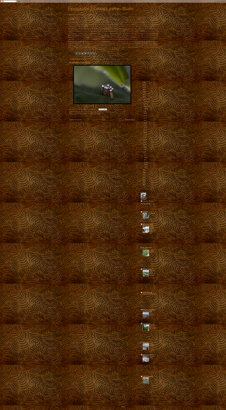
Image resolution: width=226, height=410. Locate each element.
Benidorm (137, 20)
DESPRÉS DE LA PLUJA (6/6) (152, 326)
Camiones (130, 22)
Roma (105, 43)
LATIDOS (145, 212)
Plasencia (73, 41)
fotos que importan (148, 354)
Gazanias (83, 31)
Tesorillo (150, 45)
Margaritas (109, 36)
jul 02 (145, 149)
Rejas (80, 43)
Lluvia (142, 33)
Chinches (108, 24)
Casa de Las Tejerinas (154, 22)
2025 (144, 85)
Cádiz (119, 22)
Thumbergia (70, 47)
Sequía (97, 45)
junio (145, 155)
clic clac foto (146, 323)
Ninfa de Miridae (116, 37)
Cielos (112, 24)
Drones (157, 26)
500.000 (73, 17)
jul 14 (145, 130)
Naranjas (97, 37)
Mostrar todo (154, 395)
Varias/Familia (135, 47)
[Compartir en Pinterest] (106, 109)
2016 (144, 177)
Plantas (69, 41)
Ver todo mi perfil (145, 203)
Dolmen (150, 26)
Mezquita (128, 36)
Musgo (84, 37)
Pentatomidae (127, 39)
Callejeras (126, 22)
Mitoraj (144, 35)
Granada (109, 31)
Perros (137, 39)
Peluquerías (123, 39)
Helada (134, 31)
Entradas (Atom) (105, 124)
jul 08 (145, 139)
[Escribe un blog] (101, 109)
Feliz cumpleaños (71, 29)
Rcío (157, 41)
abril (145, 159)
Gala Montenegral (141, 30)
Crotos (90, 26)
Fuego (132, 30)
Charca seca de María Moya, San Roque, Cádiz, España (87, 113)
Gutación (127, 31)
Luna (148, 33)
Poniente (100, 41)
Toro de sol (105, 47)
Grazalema (113, 31)
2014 (144, 182)
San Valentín (151, 43)
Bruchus (79, 22)
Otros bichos (78, 39)
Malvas (88, 36)
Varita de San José (142, 47)
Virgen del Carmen (102, 49)
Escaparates (82, 28)
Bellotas (131, 21)
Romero (108, 43)
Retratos (86, 43)
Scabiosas (78, 45)
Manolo (99, 35)
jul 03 (145, 147)
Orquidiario (155, 37)
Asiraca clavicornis (144, 19)
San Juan (132, 43)
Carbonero (139, 22)
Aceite (104, 17)
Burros (94, 22)
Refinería (73, 43)
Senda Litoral (89, 45)
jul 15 (145, 127)
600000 (77, 17)
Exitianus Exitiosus (135, 28)
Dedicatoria (120, 26)
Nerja (106, 37)
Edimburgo (74, 28)
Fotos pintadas (116, 30)
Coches (136, 24)
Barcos (127, 21)
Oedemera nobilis (140, 37)
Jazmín (110, 33)
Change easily (147, 269)
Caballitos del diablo (100, 22)
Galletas (146, 29)
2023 (144, 89)
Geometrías (91, 31)
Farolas (149, 28)
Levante (131, 33)
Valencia (129, 47)
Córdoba (75, 26)
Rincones (93, 43)
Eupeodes (120, 28)
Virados (96, 49)
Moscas (151, 36)
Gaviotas (79, 31)
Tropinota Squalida (120, 47)
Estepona (109, 28)
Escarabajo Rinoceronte (88, 28)
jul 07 (145, 142)
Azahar (104, 21)
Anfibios (89, 19)
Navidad (102, 37)
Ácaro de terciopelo (95, 17)
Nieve (112, 37)
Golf (102, 31)
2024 (144, 87)
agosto (146, 108)
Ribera (89, 43)
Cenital (85, 24)
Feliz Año (156, 28)
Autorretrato (83, 21)
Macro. (155, 33)
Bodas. (153, 21)
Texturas (155, 45)
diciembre (147, 99)
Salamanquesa (117, 43)
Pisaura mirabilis (151, 39)
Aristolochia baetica (132, 19)
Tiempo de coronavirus (82, 47)
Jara (108, 33)
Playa (84, 41)
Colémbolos (145, 24)
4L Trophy (70, 17)
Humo (77, 33)
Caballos (107, 22)
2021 (144, 94)
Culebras (108, 26)
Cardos (143, 22)
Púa (129, 41)
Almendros (153, 17)
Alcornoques (135, 17)
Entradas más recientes (75, 119)
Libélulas (135, 33)
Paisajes (95, 39)
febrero (146, 164)
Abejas (85, 17)
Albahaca (125, 17)
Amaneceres (77, 19)
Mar (106, 36)
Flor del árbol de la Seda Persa (99, 29)
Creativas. (85, 26)
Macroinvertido (74, 36)
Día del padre (132, 26)
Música (88, 37)
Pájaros (100, 39)
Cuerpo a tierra (102, 26)
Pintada (143, 39)
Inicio (103, 119)
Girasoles (99, 31)
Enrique (78, 28)
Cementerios (81, 24)
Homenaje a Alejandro (148, 31)
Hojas (141, 31)
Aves (93, 21)
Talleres (137, 45)
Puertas (138, 41)
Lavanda (126, 33)
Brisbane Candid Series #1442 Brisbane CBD (152, 230)
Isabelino (99, 33)
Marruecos (119, 36)
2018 (144, 172)
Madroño (81, 35)
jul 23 (145, 115)
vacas (126, 47)
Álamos (121, 17)
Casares (69, 24)
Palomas (108, 39)
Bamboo (120, 20)
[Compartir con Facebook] (104, 109)
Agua (111, 17)
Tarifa (140, 45)
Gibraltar (95, 31)
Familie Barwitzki (148, 376)
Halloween (131, 31)
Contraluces (155, 24)
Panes (111, 39)
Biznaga (150, 20)
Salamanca (112, 43)
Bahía (110, 20)
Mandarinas (95, 36)
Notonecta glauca (129, 37)
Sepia (94, 45)
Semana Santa (83, 45)
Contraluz (70, 26)
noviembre (147, 101)
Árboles (115, 19)
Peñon (131, 39)
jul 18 (145, 123)
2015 (144, 179)
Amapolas (82, 19)
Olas (147, 37)
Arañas (110, 19)
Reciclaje (69, 43)
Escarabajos (95, 28)
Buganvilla (84, 22)
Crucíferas (93, 26)
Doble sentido (145, 26)
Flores (111, 30)
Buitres (87, 22)
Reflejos (77, 43)
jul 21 (145, 118)
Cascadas (72, 24)
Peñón (134, 39)
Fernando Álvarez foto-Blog (100, 9)
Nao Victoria (92, 37)
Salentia (122, 43)
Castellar (76, 24)
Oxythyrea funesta (84, 39)
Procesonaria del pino (114, 41)
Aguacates (114, 17)
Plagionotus (156, 39)
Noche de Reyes (123, 37)
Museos (80, 37)
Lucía (145, 33)
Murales (77, 37)
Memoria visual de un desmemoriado (149, 310)
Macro (151, 33)
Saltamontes (127, 43)
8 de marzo (81, 17)
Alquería (71, 19)
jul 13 (145, 132)
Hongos (153, 31)
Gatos (75, 31)
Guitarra (120, 31)
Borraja (73, 22)
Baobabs (123, 20)
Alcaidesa (130, 17)
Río (96, 43)
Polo (97, 41)
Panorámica (115, 39)
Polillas (94, 41)
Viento (90, 49)
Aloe (157, 17)
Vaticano (148, 47)
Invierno (94, 33)
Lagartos (120, 33)
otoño (73, 39)
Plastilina (77, 41)
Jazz (113, 33)
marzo (146, 162)
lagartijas (116, 33)
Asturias (150, 19)
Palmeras (104, 39)
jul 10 (145, 135)
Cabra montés (112, 22)
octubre (146, 104)
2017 (144, 175)
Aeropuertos (107, 17)
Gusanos (124, 31)
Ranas (155, 41)
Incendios (81, 33)
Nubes (134, 37)
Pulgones (149, 41)
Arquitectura (138, 19)
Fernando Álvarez (148, 201)
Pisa (146, 39)
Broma (77, 22)
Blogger (123, 406)
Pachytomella (90, 39)
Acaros (101, 17)
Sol (125, 45)
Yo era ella (152, 213)
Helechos (138, 31)
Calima (122, 22)
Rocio (98, 43)
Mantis (102, 36)
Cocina (140, 24)
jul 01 (145, 152)
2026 (144, 82)
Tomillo (92, 47)
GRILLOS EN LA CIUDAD (149, 294)
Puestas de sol (143, 41)
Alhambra (144, 17)
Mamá (91, 35)
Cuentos (96, 26)
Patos (119, 39)
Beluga (134, 20)
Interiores (90, 33)
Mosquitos (156, 36)
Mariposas (114, 36)
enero (146, 167)
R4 (152, 41)
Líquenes (138, 33)
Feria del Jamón (79, 29)
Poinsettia (88, 41)
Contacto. (149, 24)
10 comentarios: (92, 109)
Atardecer (155, 19)
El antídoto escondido (79, 62)
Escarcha (100, 28)
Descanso (128, 26)
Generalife (87, 31)
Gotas (105, 31)
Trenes (115, 47)
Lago (123, 33)
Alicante (148, 17)
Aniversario (94, 19)
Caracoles (134, 22)
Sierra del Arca (117, 45)
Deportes (124, 26)
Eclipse (69, 28)
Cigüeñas (116, 24)
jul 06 (145, 144)
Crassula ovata (79, 26)
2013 (144, 184)
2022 (144, 92)
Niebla (108, 37)
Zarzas (117, 49)
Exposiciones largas (143, 28)
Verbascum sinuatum (78, 49)
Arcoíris (119, 19)
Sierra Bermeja (102, 45)
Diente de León (138, 26)
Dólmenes (153, 26)
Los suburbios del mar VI (152, 314)
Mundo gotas (71, 37)
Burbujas (91, 22)
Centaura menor (90, 24)
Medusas (123, 36)
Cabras (116, 22)
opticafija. (146, 342)
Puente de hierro (133, 41)
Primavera (106, 41)
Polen (91, 41)
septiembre (147, 106)
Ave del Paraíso (89, 20)
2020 (144, 97)
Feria (75, 30)
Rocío (101, 43)
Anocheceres (100, 19)
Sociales (122, 45)
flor (87, 30)
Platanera (81, 41)
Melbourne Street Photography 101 (148, 224)
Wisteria (107, 49)
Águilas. (118, 17)
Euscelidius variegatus (127, 28)
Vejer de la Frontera (154, 47)
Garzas (72, 31)
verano (72, 49)
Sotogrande (129, 45)
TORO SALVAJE (147, 292)
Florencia (107, 30)
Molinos (147, 35)
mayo (146, 157)
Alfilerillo (140, 17)
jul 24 (145, 113)
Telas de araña (144, 45)
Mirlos (142, 35)
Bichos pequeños (144, 21)
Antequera (107, 19)
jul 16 (145, 125)
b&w (107, 21)
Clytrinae (133, 24)
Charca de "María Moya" (99, 24)
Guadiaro (116, 31)
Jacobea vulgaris (104, 33)
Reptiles (83, 43)
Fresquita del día (124, 30)
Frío (130, 30)
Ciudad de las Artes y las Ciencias (125, 24)
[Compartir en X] (103, 109)
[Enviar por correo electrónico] (99, 109)
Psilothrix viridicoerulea (123, 41)
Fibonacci (84, 29)
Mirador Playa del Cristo (135, 36)
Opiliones (151, 37)
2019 (144, 170)
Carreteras (148, 22)
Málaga (85, 36)
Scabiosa (73, 45)
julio (145, 111)
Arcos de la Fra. (124, 19)
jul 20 (145, 120)
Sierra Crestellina (110, 45)
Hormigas (73, 33)
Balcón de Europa (115, 20)
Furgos (135, 30)
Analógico (86, 19)
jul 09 (145, 137)
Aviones (96, 21)
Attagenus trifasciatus (72, 20)
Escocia (104, 28)
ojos (145, 37)
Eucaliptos (116, 28)
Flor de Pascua (90, 29)
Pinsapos (140, 39)
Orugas (69, 39)
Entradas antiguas (130, 119)
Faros (152, 28)
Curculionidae (113, 26)
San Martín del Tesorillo (141, 43)
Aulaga (77, 21)
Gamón (152, 30)
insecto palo (85, 33)
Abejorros (89, 17)
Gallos (149, 29)
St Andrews (133, 45)
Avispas (100, 21)
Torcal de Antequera (99, 47)
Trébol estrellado (111, 47)
